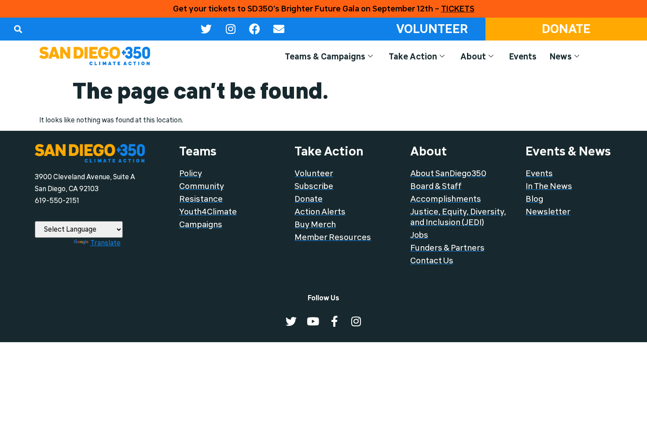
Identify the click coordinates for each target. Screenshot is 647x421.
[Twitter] (206, 29)
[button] (18, 29)
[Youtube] (312, 321)
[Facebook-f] (334, 321)
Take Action (413, 57)
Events (523, 57)
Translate (105, 243)
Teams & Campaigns (325, 57)
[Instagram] (231, 29)
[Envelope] (279, 29)
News (561, 57)
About (473, 57)
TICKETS (457, 9)
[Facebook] (255, 29)
